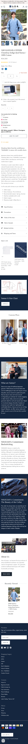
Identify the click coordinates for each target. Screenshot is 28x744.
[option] (14, 24)
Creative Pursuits (5, 673)
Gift (2, 664)
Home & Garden (5, 668)
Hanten (3, 661)
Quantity (3, 105)
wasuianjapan (7, 738)
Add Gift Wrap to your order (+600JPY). (15, 82)
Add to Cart (14, 136)
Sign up (5, 642)
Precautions (7, 212)
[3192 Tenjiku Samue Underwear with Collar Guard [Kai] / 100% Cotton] (7, 250)
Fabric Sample (8, 223)
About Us (3, 682)
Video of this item (9, 218)
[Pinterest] (10, 648)
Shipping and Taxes (9, 233)
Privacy (3, 708)
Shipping (3, 713)
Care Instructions (5, 689)
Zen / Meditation (5, 671)
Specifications (8, 207)
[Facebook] (2, 648)
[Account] (23, 6)
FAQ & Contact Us (5, 687)
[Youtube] (5, 648)
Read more (6, 574)
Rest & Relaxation (5, 666)
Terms (2, 710)
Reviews (3, 696)
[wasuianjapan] (14, 7)
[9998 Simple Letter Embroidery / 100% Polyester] (21, 250)
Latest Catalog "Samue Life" (8, 699)
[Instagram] (8, 648)
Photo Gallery (4, 694)
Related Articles (8, 228)
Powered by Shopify (14, 738)
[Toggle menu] (1, 6)
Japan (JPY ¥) (6, 735)
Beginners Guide (5, 685)
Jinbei (2, 659)
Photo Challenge (5, 692)
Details (5, 304)
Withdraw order (5, 715)
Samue (2, 656)
